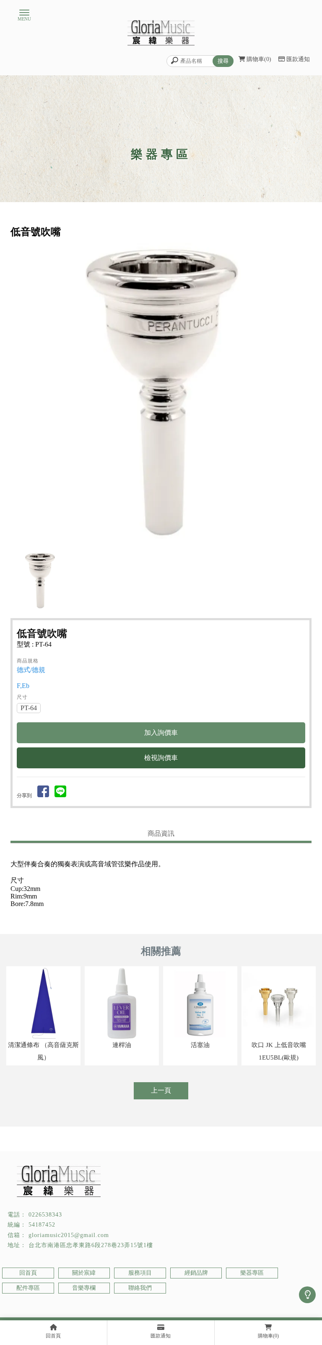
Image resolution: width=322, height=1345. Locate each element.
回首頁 (28, 1273)
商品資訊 (161, 833)
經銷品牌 (196, 1273)
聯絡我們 (140, 1288)
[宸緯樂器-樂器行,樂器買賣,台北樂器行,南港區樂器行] (161, 33)
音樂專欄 (84, 1288)
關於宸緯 (84, 1273)
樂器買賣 (185, 1307)
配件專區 (28, 1288)
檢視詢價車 (161, 757)
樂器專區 (252, 1273)
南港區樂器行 (156, 1307)
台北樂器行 (124, 1307)
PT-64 (29, 707)
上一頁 (161, 1090)
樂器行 (99, 1307)
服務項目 (140, 1273)
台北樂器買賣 (215, 1307)
